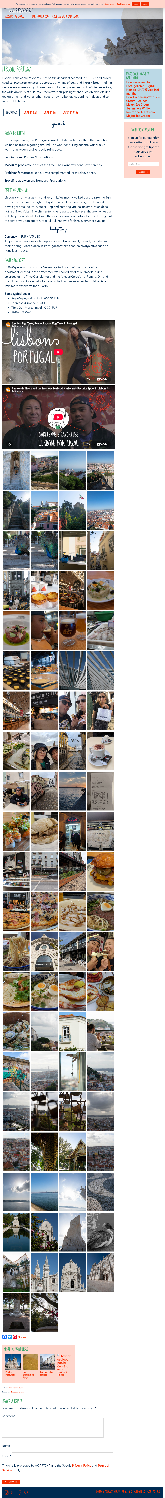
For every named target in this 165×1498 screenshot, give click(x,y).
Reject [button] (145, 4)
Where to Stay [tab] (70, 113)
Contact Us (153, 1492)
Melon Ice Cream (138, 104)
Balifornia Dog (40, 16)
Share (22, 1337)
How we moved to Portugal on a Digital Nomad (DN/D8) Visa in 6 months (142, 87)
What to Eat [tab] (30, 113)
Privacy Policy (81, 1465)
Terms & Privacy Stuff (108, 1492)
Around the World (14, 16)
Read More (109, 4)
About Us (127, 1492)
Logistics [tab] (11, 113)
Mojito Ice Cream (138, 116)
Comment (9, 1416)
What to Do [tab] (50, 113)
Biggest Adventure (17, 1392)
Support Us (139, 1492)
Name (7, 1446)
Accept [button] (135, 4)
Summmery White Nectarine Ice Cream (140, 110)
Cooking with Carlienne (65, 16)
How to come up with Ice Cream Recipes (143, 99)
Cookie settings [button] (123, 4)
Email (6, 1456)
